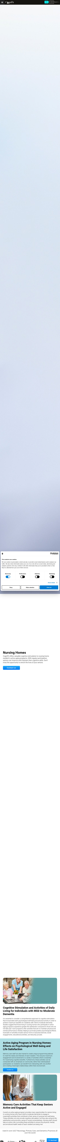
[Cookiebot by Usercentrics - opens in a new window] (51, 554)
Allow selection (30, 587)
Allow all (49, 587)
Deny (11, 587)
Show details (51, 582)
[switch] (22, 577)
